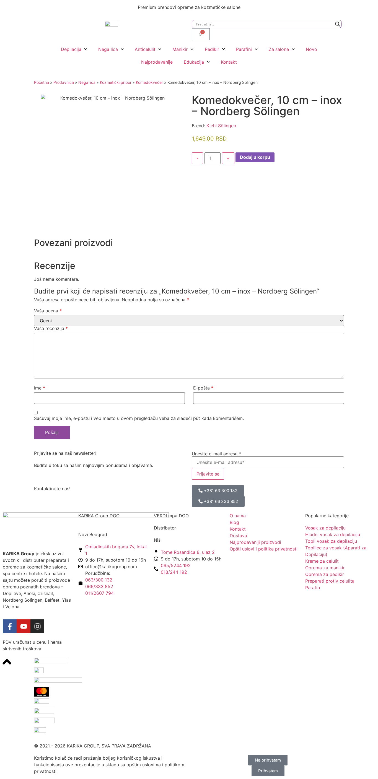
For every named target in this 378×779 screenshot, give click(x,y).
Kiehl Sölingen (221, 125)
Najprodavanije (157, 62)
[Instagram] (37, 626)
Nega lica (108, 49)
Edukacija (194, 62)
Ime (39, 388)
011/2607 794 (99, 593)
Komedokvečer (149, 82)
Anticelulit (145, 49)
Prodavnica (63, 82)
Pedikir (212, 49)
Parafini (244, 49)
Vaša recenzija (51, 328)
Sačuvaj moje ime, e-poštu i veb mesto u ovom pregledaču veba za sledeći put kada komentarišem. (139, 418)
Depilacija (71, 49)
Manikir (180, 49)
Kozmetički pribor (115, 82)
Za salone (279, 49)
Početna (41, 82)
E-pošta (203, 388)
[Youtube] (23, 626)
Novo (311, 49)
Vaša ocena (48, 310)
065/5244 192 (176, 565)
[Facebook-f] (10, 626)
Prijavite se (207, 474)
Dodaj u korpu (255, 157)
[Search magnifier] (337, 24)
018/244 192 (174, 572)
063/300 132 (98, 580)
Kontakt (229, 62)
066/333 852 (99, 586)
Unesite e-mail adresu (216, 453)
